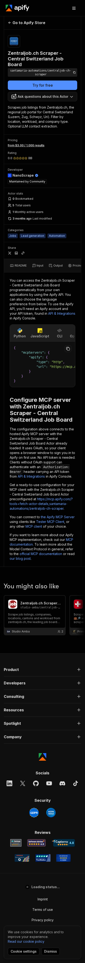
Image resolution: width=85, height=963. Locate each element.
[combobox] (42, 96)
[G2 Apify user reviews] (22, 858)
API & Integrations (61, 313)
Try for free (42, 85)
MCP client (34, 526)
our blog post (20, 558)
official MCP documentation (41, 554)
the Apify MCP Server (58, 517)
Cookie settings (24, 951)
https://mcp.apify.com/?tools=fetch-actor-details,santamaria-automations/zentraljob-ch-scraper (41, 503)
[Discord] (62, 783)
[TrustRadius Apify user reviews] (43, 858)
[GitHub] (36, 783)
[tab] (18, 265)
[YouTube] (49, 783)
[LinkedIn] (9, 783)
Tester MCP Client (50, 522)
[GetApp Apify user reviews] (15, 843)
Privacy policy (43, 920)
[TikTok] (75, 783)
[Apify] (17, 8)
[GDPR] (34, 812)
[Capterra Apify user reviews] (63, 843)
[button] (42, 669)
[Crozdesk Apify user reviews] (63, 858)
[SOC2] (51, 812)
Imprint (43, 899)
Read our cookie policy (26, 941)
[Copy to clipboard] (68, 348)
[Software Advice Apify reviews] (36, 843)
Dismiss (50, 951)
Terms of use (42, 910)
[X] (22, 783)
